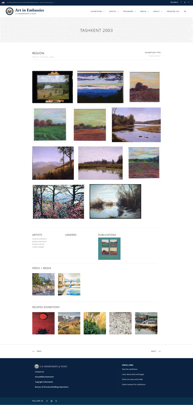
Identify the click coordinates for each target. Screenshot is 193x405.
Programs (128, 11)
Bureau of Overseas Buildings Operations (51, 387)
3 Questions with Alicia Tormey (69, 290)
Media (143, 11)
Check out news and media (132, 379)
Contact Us (39, 372)
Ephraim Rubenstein (39, 241)
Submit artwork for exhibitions (134, 384)
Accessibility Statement (44, 377)
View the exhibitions (129, 369)
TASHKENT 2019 (120, 329)
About (156, 11)
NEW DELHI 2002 (43, 329)
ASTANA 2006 (94, 329)
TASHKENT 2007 (146, 329)
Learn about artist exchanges (133, 374)
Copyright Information (44, 382)
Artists (112, 11)
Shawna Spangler (38, 247)
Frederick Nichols (38, 244)
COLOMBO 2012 (69, 329)
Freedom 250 (173, 11)
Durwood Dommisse (39, 239)
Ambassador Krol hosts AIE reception (43, 290)
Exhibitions (96, 11)
